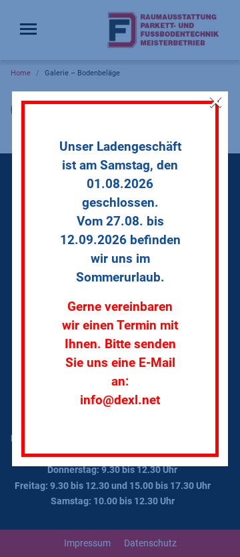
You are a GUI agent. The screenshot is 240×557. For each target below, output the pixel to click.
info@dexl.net (120, 400)
